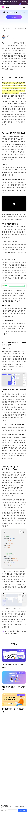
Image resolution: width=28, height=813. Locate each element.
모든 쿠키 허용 (22, 810)
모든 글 (4, 28)
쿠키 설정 (12, 810)
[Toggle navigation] (24, 7)
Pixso (15, 469)
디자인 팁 (10, 28)
